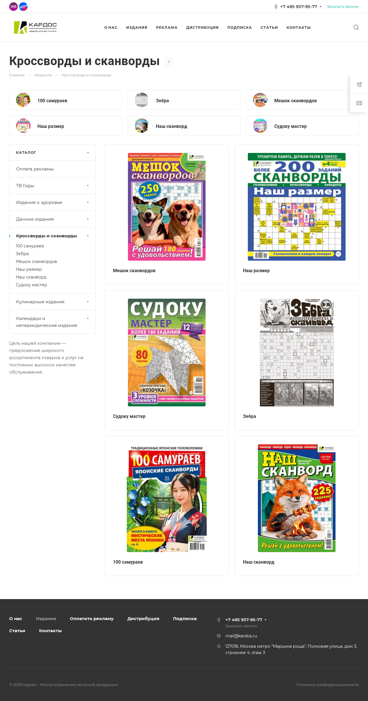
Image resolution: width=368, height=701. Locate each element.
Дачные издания (35, 219)
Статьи (17, 630)
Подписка (185, 618)
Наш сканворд (171, 126)
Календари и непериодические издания (46, 322)
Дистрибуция (143, 618)
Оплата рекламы (35, 169)
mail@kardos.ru (241, 636)
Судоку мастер (290, 126)
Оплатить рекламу (92, 618)
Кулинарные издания (40, 301)
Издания (46, 618)
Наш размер (50, 126)
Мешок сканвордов (295, 100)
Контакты (50, 630)
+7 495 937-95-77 (298, 6)
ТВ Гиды (25, 185)
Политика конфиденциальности (327, 684)
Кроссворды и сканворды (46, 235)
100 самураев (52, 100)
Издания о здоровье (39, 202)
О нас (15, 618)
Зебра (162, 100)
